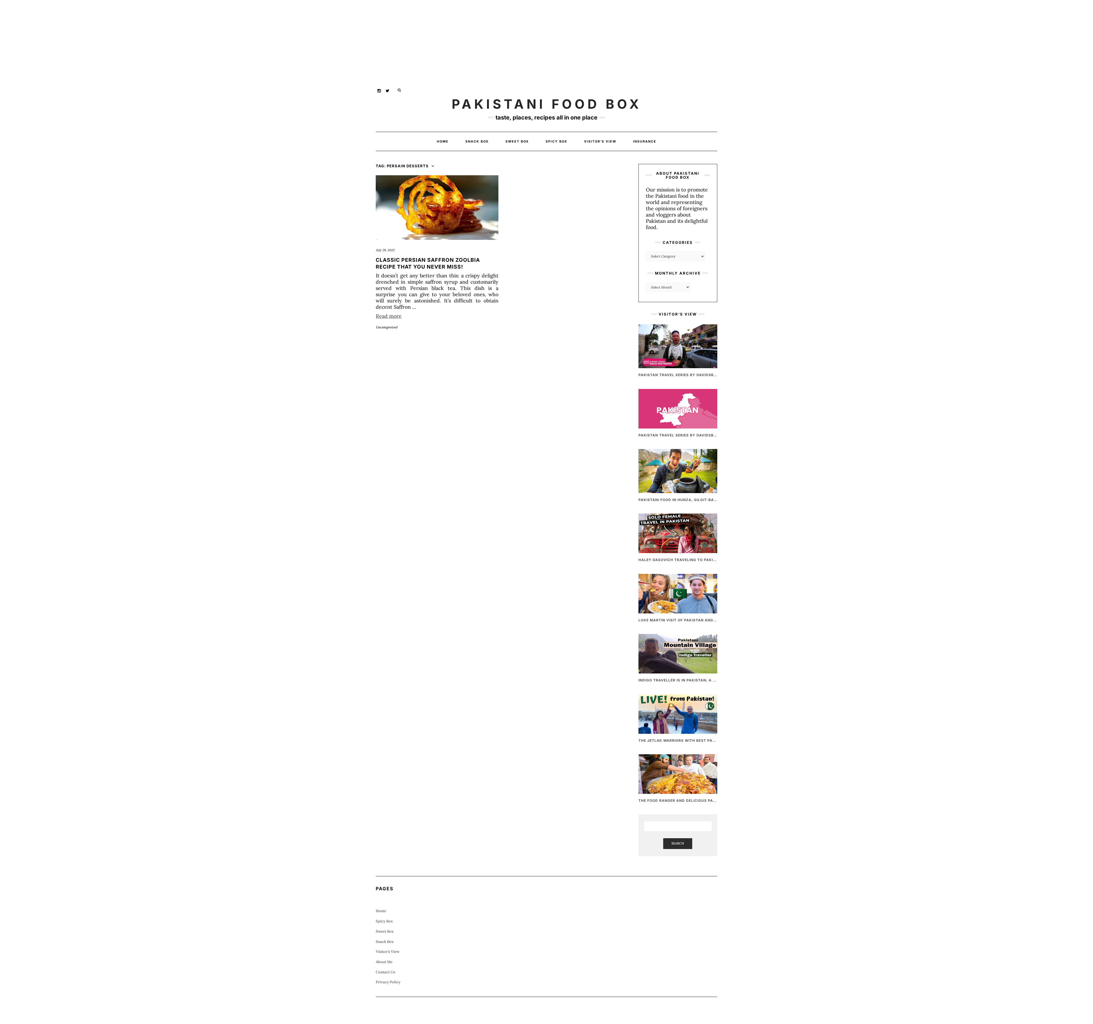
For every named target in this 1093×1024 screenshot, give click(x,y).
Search (677, 843)
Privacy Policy (388, 982)
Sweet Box (517, 141)
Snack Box (477, 141)
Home (443, 141)
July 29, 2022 (385, 250)
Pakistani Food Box (547, 104)
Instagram (379, 90)
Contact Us (385, 972)
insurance (644, 141)
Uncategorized (386, 327)
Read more (389, 316)
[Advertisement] (171, 40)
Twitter (387, 90)
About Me (384, 961)
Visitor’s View (600, 141)
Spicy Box (556, 141)
